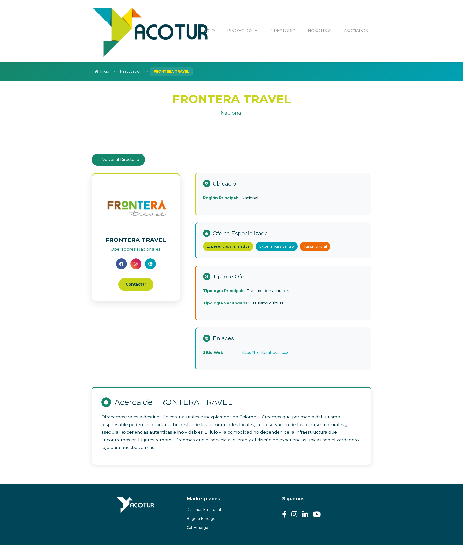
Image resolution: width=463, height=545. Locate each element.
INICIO (208, 30)
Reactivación (131, 71)
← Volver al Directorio (118, 159)
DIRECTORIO (283, 30)
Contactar (136, 284)
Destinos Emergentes (206, 509)
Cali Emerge (197, 527)
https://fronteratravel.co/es (265, 352)
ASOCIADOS (356, 30)
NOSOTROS (320, 30)
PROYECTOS (240, 30)
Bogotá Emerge (201, 519)
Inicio (104, 71)
